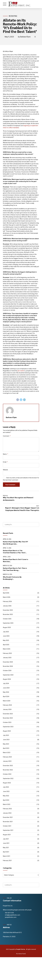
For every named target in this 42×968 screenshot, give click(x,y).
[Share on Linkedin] (24, 399)
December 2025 (8, 610)
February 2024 (7, 705)
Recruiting (13, 16)
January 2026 (7, 606)
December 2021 (8, 817)
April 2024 (6, 696)
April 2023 (6, 748)
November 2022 (8, 770)
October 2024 (7, 670)
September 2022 (8, 778)
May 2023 (6, 744)
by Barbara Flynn (24, 37)
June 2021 (6, 843)
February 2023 (7, 757)
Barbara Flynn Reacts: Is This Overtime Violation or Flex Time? (14, 551)
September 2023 (8, 726)
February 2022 (7, 808)
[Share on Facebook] (17, 399)
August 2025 (7, 627)
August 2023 (7, 731)
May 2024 (6, 692)
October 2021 (7, 826)
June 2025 (6, 636)
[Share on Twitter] (21, 399)
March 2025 (6, 649)
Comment (7, 436)
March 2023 (6, 752)
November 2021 (8, 821)
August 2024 (7, 679)
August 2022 (7, 783)
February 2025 (7, 653)
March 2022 (6, 804)
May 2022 (6, 796)
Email (5, 462)
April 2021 (6, 852)
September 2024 (8, 675)
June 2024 (6, 688)
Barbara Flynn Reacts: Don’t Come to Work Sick (15, 560)
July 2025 (6, 631)
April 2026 (6, 593)
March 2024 (6, 701)
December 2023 (8, 713)
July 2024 (6, 683)
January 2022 (7, 813)
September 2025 (8, 623)
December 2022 (8, 765)
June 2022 (6, 791)
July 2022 (6, 787)
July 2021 (6, 839)
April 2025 (6, 644)
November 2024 (8, 666)
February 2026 (7, 601)
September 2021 (8, 830)
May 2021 (6, 847)
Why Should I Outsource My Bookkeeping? (12, 578)
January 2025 (7, 657)
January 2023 (7, 761)
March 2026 (6, 597)
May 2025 (6, 640)
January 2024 (7, 709)
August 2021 (7, 834)
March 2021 (6, 856)
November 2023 (8, 718)
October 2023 (7, 722)
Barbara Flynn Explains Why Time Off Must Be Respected (15, 543)
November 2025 (8, 614)
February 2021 (7, 860)
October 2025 (7, 619)
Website (5, 470)
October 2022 (7, 774)
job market (21, 370)
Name (5, 454)
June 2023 (6, 739)
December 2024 (8, 662)
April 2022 (6, 800)
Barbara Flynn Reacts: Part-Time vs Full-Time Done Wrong (15, 569)
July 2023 (6, 735)
